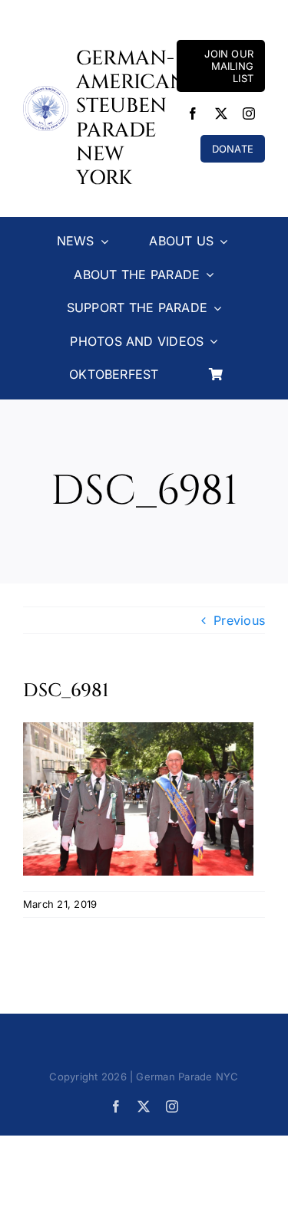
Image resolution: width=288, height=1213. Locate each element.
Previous (239, 620)
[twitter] (221, 113)
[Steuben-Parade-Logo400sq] (45, 92)
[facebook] (193, 113)
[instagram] (249, 113)
